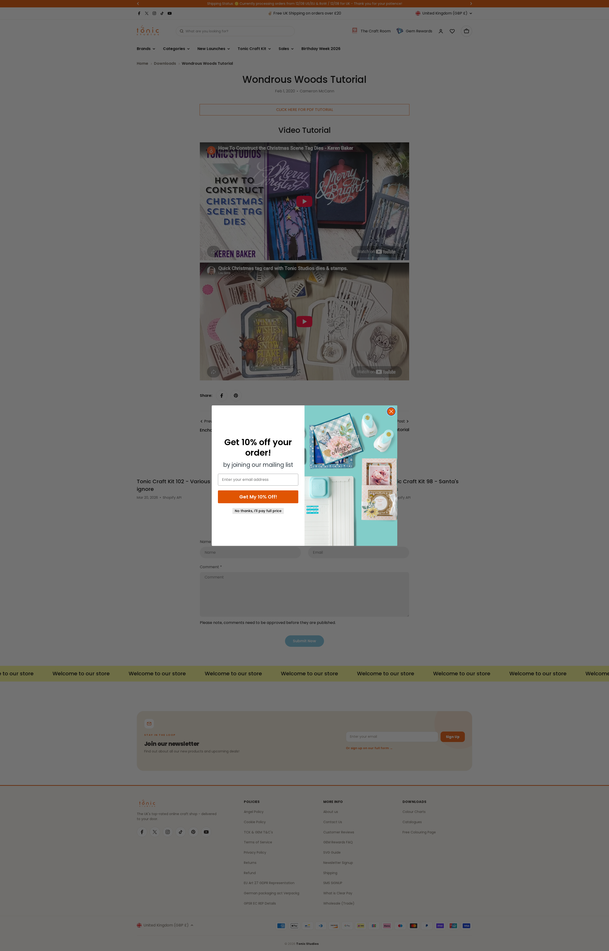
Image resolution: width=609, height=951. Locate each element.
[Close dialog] (391, 411)
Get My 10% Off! (258, 496)
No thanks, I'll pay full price (258, 510)
